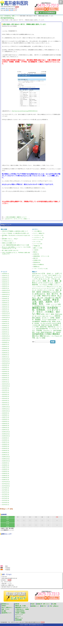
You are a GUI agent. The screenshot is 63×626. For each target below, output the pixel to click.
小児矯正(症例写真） (20, 611)
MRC (36, 273)
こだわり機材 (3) (37, 231)
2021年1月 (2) (5, 404)
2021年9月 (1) (5, 388)
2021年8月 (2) (5, 390)
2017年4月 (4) (5, 498)
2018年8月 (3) (5, 465)
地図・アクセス (5, 609)
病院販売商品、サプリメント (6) (41, 256)
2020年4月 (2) (5, 423)
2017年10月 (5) (6, 486)
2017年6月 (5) (5, 494)
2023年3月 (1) (5, 352)
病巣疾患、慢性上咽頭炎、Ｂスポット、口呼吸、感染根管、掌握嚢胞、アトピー (47, 317)
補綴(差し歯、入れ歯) (20, 605)
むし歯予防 (53, 275)
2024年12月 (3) (6, 313)
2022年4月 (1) (5, 375)
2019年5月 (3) (5, 446)
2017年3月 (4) (5, 500)
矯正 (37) (35, 258)
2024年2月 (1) (5, 332)
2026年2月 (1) (5, 286)
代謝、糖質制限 (53, 292)
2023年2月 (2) (5, 354)
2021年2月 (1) (5, 402)
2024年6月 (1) (5, 325)
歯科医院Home (5, 603)
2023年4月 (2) (5, 350)
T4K (39, 273)
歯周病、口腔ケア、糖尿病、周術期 (49, 314)
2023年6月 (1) (5, 346)
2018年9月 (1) (5, 463)
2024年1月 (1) (5, 334)
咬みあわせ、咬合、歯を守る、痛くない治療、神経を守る (46, 295)
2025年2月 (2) (5, 309)
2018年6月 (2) (5, 469)
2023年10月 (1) (6, 340)
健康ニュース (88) (37, 247)
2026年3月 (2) (5, 284)
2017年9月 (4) (5, 488)
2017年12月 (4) (6, 481)
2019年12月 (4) (6, 431)
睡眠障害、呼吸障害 (40, 321)
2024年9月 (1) (5, 319)
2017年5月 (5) (5, 496)
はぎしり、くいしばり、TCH (43, 275)
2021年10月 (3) (6, 386)
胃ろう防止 (42, 323)
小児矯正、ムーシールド (52, 304)
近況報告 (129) (37, 260)
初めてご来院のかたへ (7, 607)
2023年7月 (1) (5, 344)
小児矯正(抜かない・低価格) (22, 609)
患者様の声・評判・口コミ (43, 603)
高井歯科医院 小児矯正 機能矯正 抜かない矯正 (46, 335)
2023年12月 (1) (6, 336)
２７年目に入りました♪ (7, 240)
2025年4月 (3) (5, 307)
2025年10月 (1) (6, 294)
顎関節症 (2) (36, 266)
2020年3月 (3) (5, 425)
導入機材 (4, 611)
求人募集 (54, 603)
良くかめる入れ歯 (54, 323)
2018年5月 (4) (5, 471)
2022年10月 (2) (6, 363)
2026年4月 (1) (5, 282)
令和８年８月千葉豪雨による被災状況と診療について (15, 231)
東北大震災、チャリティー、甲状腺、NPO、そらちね (50, 306)
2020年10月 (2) (6, 411)
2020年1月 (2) (5, 429)
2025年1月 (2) (5, 311)
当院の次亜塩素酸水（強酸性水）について (16, 217)
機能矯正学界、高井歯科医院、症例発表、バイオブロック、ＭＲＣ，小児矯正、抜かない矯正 (46, 311)
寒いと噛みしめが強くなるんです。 (10, 250)
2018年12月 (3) (6, 456)
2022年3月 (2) (5, 377)
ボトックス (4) (36, 241)
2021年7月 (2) (5, 392)
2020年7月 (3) (5, 417)
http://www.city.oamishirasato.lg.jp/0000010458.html (24, 111)
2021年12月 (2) (6, 384)
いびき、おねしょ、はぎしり (51, 273)
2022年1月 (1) (5, 381)
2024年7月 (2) (5, 323)
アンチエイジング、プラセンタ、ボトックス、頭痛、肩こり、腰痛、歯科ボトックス (47, 281)
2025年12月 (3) (6, 290)
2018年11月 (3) (5, 458)
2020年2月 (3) (5, 427)
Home (1, 15)
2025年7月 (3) (5, 300)
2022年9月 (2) (5, 365)
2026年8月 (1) (5, 273)
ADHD (33, 273)
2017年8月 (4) (5, 490)
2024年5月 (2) (5, 327)
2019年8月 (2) (5, 440)
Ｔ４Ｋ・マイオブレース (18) (40, 268)
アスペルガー (58, 275)
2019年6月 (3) (5, 444)
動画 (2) (35, 252)
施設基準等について (6, 612)
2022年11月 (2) (5, 361)
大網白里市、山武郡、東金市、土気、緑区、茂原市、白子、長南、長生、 (46, 300)
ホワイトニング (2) (38, 239)
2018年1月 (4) (5, 479)
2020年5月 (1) (5, 421)
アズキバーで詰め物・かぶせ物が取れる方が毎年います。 (16, 233)
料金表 (32, 603)
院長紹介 (4, 605)
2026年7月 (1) (5, 275)
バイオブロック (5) (38, 237)
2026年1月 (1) (5, 288)
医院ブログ (43, 606)
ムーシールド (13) (37, 243)
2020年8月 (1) (5, 415)
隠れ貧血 (45, 330)
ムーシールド (43, 288)
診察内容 (17, 603)
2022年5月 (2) (5, 373)
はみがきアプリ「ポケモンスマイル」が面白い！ (17, 218)
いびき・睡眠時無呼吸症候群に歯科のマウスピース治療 (15, 245)
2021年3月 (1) (5, 400)
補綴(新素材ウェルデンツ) (21, 607)
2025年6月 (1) (5, 302)
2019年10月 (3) (6, 436)
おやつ (34, 275)
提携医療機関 (18, 620)
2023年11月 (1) (5, 338)
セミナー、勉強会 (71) (38, 233)
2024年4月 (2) (5, 329)
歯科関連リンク (35, 606)
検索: (33, 341)
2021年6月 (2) (5, 394)
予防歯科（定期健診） (20, 612)
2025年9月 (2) (5, 296)
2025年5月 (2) (5, 304)
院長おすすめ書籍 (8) (38, 264)
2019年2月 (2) (5, 452)
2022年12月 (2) (6, 359)
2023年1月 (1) (5, 356)
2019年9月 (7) (5, 438)
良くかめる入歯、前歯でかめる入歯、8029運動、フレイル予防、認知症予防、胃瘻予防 (46, 325)
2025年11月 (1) (5, 292)
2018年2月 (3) (5, 477)
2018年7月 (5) (5, 467)
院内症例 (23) (36, 262)
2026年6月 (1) (5, 277)
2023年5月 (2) (5, 348)
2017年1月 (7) (5, 504)
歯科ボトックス (19, 618)
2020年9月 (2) (5, 413)
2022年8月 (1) (5, 367)
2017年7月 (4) (5, 492)
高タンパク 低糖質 (51, 330)
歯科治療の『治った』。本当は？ (10, 238)
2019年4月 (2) (5, 448)
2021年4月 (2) (5, 398)
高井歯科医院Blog (7, 18)
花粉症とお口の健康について (9, 243)
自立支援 (47, 323)
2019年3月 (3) (5, 450)
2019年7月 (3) (5, 442)
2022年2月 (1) (5, 379)
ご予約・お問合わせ (53, 606)
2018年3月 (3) (5, 475)
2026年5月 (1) (5, 280)
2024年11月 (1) (5, 315)
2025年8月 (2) (5, 298)
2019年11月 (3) (5, 433)
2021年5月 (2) (5, 396)
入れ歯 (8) (35, 250)
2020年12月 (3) (6, 406)
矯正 (47, 321)
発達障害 (50, 319)
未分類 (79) (36, 254)
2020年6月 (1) (5, 419)
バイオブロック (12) (38, 235)
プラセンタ (18, 616)
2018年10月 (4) (6, 461)
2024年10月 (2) (6, 317)
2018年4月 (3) (5, 473)
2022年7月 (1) (5, 369)
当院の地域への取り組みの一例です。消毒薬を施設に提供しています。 (25, 24)
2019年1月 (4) (5, 454)
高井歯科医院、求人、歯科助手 (53, 332)
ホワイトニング (19, 614)
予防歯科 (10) (36, 245)
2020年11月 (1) (5, 408)
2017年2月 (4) (5, 502)
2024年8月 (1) (5, 321)
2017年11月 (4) (5, 483)
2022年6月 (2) (5, 371)
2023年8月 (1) (5, 342)
